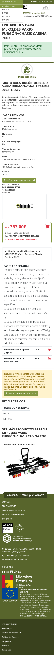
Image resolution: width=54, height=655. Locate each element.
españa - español (11, 2)
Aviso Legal (7, 628)
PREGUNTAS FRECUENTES (13, 514)
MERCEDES (27, 13)
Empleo (5, 645)
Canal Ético (7, 650)
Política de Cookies (10, 637)
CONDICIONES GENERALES (13, 510)
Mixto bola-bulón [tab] (27, 76)
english (5, 10)
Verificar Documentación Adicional (20, 180)
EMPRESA (6, 502)
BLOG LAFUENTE (9, 506)
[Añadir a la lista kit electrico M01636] (49, 358)
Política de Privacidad (11, 632)
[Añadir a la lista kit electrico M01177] (49, 350)
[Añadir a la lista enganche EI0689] (47, 226)
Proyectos (6, 641)
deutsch (5, 13)
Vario (36, 13)
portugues (6, 16)
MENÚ (46, 8)
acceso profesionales (41, 1)
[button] (4, 462)
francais (5, 20)
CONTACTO (7, 519)
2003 (43, 13)
